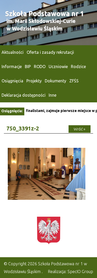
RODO (40, 66)
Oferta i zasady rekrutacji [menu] (50, 52)
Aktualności (13, 52)
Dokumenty (55, 80)
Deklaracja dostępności (24, 95)
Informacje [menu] (12, 66)
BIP (28, 66)
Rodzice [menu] (78, 66)
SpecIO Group (80, 271)
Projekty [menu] (34, 80)
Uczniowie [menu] (58, 66)
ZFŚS (74, 80)
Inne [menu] (52, 95)
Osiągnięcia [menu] (12, 80)
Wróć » (79, 129)
